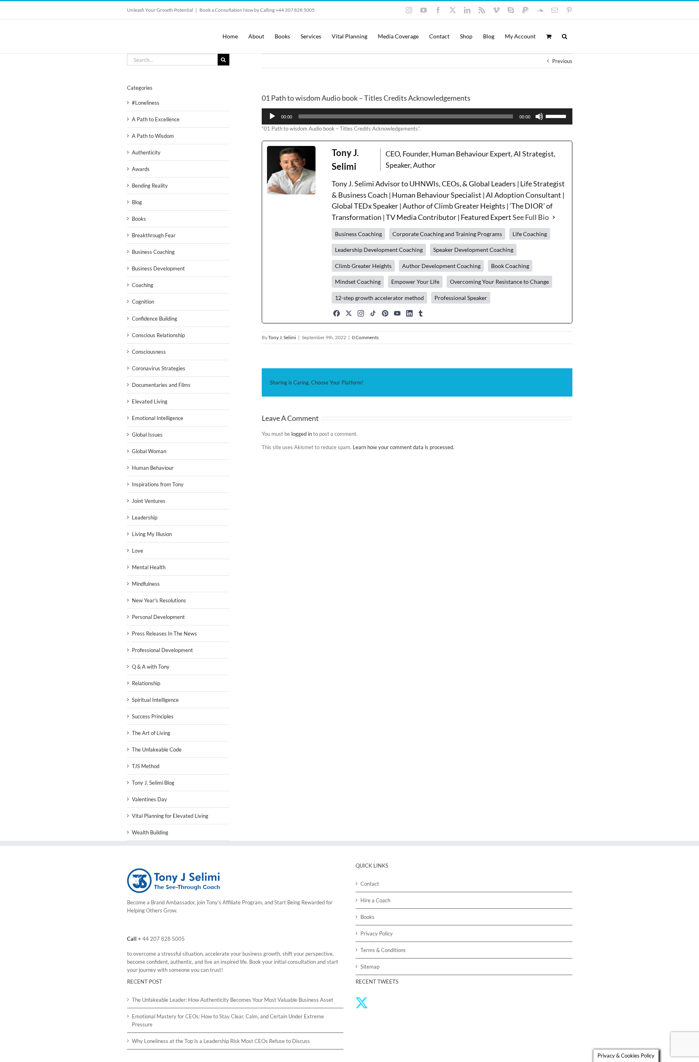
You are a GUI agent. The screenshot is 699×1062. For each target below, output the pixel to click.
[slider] (557, 115)
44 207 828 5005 (163, 938)
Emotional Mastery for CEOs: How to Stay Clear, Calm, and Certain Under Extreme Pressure (228, 1020)
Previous (562, 61)
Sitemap (369, 966)
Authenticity (146, 152)
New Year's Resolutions (159, 600)
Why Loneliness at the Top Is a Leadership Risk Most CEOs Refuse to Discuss (221, 1041)
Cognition (143, 301)
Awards (141, 169)
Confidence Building (154, 318)
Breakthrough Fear (154, 235)
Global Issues (147, 434)
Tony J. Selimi (282, 337)
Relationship (146, 683)
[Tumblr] (421, 313)
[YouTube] (397, 313)
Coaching (142, 285)
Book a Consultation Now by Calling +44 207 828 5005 (257, 10)
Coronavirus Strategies (158, 368)
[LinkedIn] (409, 313)
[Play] (272, 116)
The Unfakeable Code (157, 749)
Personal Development (158, 617)
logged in (301, 434)
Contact (369, 883)
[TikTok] (373, 313)
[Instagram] (361, 313)
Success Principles (153, 716)
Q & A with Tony (150, 666)
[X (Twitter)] (349, 313)
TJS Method (145, 766)
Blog (137, 202)
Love (137, 550)
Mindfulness (146, 584)
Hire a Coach (375, 900)
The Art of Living (151, 733)
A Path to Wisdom (153, 136)
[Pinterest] (385, 313)
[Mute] (539, 116)
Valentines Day (149, 799)
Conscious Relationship (158, 335)
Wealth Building (150, 832)
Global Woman (149, 451)
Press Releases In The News (164, 633)
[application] (417, 116)
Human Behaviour (153, 467)
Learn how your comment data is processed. (403, 447)
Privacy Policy (376, 933)
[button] (564, 36)
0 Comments (365, 337)
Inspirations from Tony (158, 484)
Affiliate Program (242, 902)
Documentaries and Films (161, 385)
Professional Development (162, 650)
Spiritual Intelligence (155, 700)
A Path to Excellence (156, 119)
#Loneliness (145, 102)
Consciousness (149, 351)
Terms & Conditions (383, 950)
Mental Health (148, 567)
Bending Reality (150, 185)
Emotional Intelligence (157, 418)
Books (139, 218)
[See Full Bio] (554, 217)
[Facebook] (336, 313)
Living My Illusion (152, 534)
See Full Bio (531, 217)
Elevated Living (149, 401)
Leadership (144, 517)
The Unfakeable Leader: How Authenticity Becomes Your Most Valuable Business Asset (232, 1000)
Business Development (158, 268)
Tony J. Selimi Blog (153, 782)
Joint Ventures (148, 501)
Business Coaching (153, 252)
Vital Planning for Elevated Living (170, 816)
